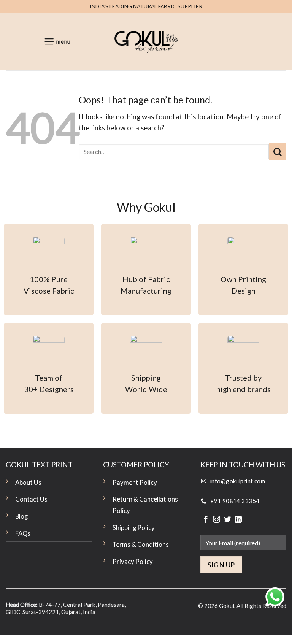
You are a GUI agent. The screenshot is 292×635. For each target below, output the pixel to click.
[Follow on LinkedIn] (238, 520)
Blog (21, 516)
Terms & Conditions (141, 544)
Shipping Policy (134, 528)
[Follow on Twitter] (227, 520)
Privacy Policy (133, 561)
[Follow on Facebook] (205, 520)
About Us (28, 482)
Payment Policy (135, 482)
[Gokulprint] (146, 42)
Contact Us (31, 499)
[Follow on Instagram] (216, 520)
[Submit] (277, 151)
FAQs (22, 533)
